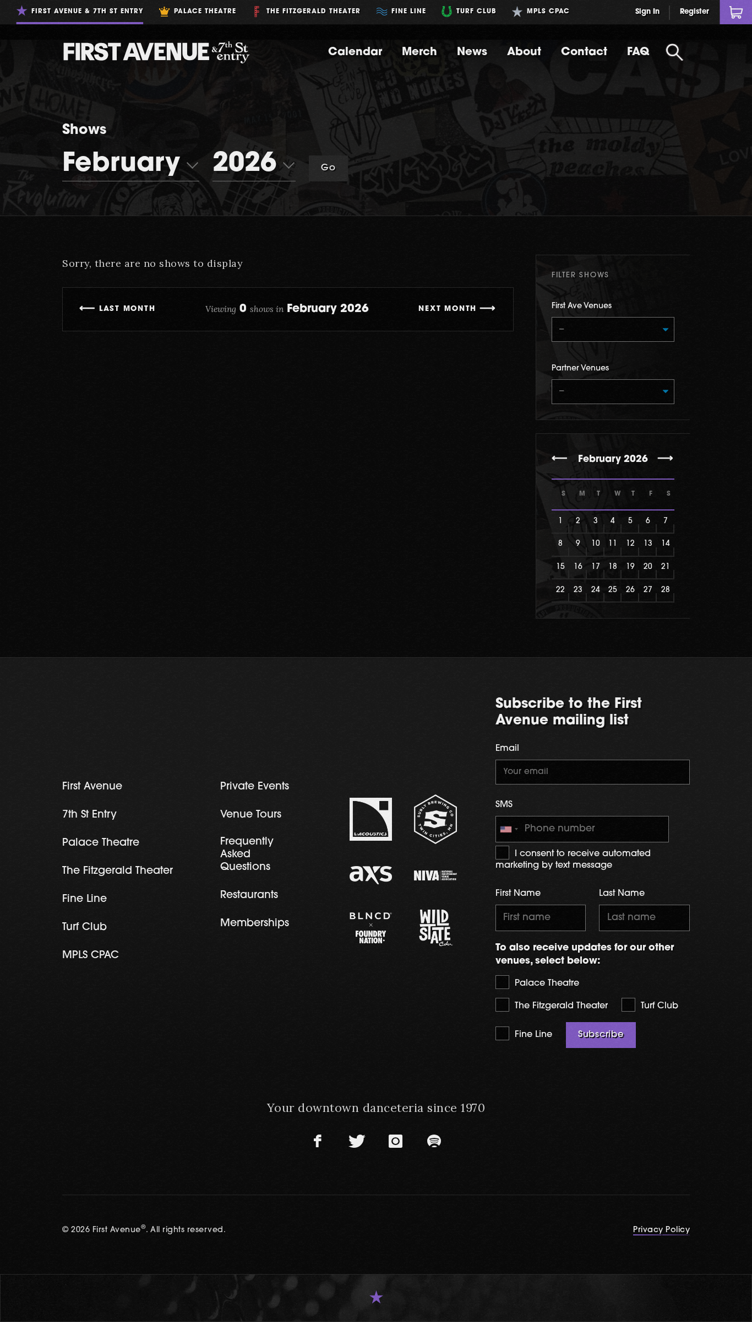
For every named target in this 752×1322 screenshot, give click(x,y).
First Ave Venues (582, 306)
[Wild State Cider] (435, 927)
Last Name (622, 893)
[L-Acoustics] (371, 819)
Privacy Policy (661, 1230)
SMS (504, 804)
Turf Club (658, 1006)
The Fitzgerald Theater (560, 1006)
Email (507, 748)
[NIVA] (435, 875)
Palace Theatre (545, 983)
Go (328, 168)
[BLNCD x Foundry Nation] (371, 928)
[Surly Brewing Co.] (435, 818)
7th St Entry (89, 815)
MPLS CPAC (90, 955)
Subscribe (601, 1034)
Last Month (127, 309)
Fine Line (532, 1034)
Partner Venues (580, 368)
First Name (518, 893)
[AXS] (371, 875)
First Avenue (92, 787)
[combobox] (508, 829)
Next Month (447, 309)
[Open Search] (674, 52)
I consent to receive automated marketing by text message (573, 860)
